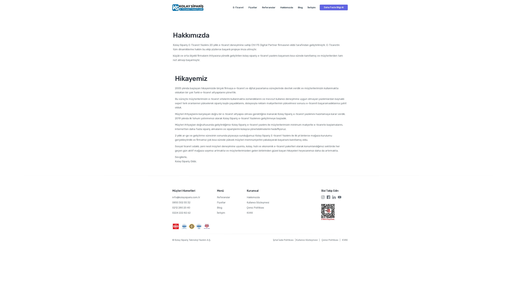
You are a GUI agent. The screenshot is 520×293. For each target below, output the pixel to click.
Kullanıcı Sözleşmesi (258, 202)
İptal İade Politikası (283, 240)
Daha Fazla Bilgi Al (334, 7)
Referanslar (268, 7)
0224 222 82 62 (181, 212)
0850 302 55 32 (181, 202)
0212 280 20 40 (181, 207)
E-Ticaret (238, 7)
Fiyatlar (252, 7)
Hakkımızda (286, 7)
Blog (300, 7)
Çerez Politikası (255, 207)
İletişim (312, 7)
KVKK (250, 212)
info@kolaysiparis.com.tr (186, 197)
